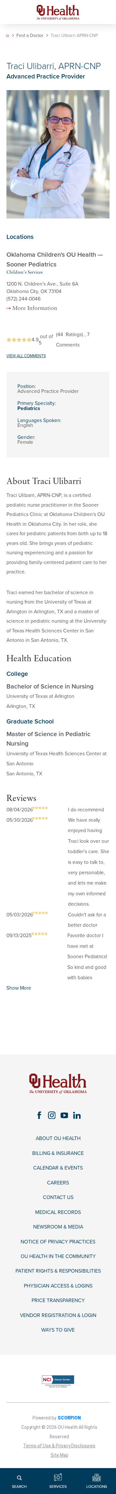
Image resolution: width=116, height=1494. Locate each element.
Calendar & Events (58, 1168)
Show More (18, 988)
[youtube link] (64, 1115)
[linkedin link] (77, 1115)
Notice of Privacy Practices (58, 1242)
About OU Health (58, 1138)
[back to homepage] (7, 35)
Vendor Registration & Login (58, 1315)
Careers (58, 1183)
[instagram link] (51, 1115)
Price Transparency (58, 1300)
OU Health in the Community (58, 1256)
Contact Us (58, 1197)
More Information (34, 308)
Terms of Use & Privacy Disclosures (59, 1445)
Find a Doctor (30, 35)
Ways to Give (58, 1330)
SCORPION (69, 1417)
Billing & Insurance (58, 1153)
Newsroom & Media (58, 1227)
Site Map (59, 1455)
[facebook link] (39, 1115)
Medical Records (58, 1212)
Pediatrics (28, 408)
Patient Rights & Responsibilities (58, 1271)
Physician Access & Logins (58, 1286)
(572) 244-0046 (23, 299)
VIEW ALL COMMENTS (26, 356)
